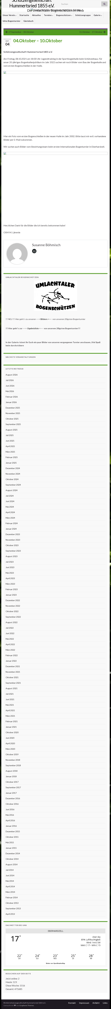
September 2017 (13, 787)
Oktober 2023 (12, 545)
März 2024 (10, 518)
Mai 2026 (10, 391)
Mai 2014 (10, 881)
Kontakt (72, 1003)
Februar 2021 (12, 721)
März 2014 (10, 892)
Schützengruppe (83, 15)
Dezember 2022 (13, 600)
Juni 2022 (10, 633)
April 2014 (10, 886)
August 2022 (11, 622)
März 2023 (10, 584)
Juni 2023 (10, 567)
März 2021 (10, 716)
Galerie (97, 15)
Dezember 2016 (13, 798)
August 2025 (11, 429)
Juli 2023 (10, 562)
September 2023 (13, 551)
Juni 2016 (10, 809)
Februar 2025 (12, 457)
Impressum (84, 1003)
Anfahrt (96, 1003)
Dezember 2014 (13, 853)
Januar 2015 (11, 848)
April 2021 (10, 710)
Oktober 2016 (12, 804)
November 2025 (13, 413)
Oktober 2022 (12, 611)
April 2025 (10, 446)
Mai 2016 (10, 815)
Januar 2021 (11, 727)
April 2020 (10, 743)
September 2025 (13, 424)
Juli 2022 (10, 628)
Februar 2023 (12, 589)
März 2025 (10, 451)
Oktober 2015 (12, 837)
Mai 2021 (10, 705)
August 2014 (11, 864)
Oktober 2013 (12, 903)
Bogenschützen (63, 15)
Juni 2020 (10, 738)
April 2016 (10, 820)
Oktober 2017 (12, 782)
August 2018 (11, 771)
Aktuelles (36, 15)
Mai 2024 (10, 507)
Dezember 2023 (13, 534)
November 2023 (13, 540)
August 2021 (11, 688)
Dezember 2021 (13, 666)
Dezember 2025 (13, 407)
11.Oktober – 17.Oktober (90, 32)
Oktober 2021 (12, 677)
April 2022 (10, 644)
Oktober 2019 (12, 754)
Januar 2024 (11, 529)
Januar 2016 (11, 826)
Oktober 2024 (12, 479)
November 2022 (13, 606)
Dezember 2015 (13, 831)
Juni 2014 (10, 875)
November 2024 (13, 473)
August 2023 (11, 556)
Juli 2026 (10, 380)
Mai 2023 (10, 573)
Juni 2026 (10, 385)
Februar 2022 (12, 655)
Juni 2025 (10, 440)
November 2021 (13, 672)
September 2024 (13, 485)
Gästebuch (28, 21)
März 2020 (10, 749)
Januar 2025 (11, 462)
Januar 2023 (11, 595)
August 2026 (11, 374)
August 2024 (11, 490)
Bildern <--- (46, 319)
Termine (48, 15)
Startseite (24, 15)
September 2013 (13, 908)
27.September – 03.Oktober (21, 32)
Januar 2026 (11, 402)
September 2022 (13, 617)
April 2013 (10, 914)
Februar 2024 (12, 523)
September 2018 (13, 765)
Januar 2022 (11, 661)
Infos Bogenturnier (11, 21)
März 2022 (10, 650)
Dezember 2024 (13, 468)
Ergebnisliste (33, 328)
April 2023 (10, 578)
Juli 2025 (10, 435)
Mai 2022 (10, 639)
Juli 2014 (10, 870)
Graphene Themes (26, 1005)
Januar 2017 (11, 793)
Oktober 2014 (12, 859)
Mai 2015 (10, 842)
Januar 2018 (11, 776)
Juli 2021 (10, 694)
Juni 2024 (10, 501)
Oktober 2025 (12, 418)
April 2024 (10, 512)
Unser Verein (9, 15)
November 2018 (13, 760)
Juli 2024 (10, 496)
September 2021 (13, 683)
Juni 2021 (10, 699)
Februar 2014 (12, 897)
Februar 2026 (12, 396)
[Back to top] (104, 1002)
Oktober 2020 (12, 732)
